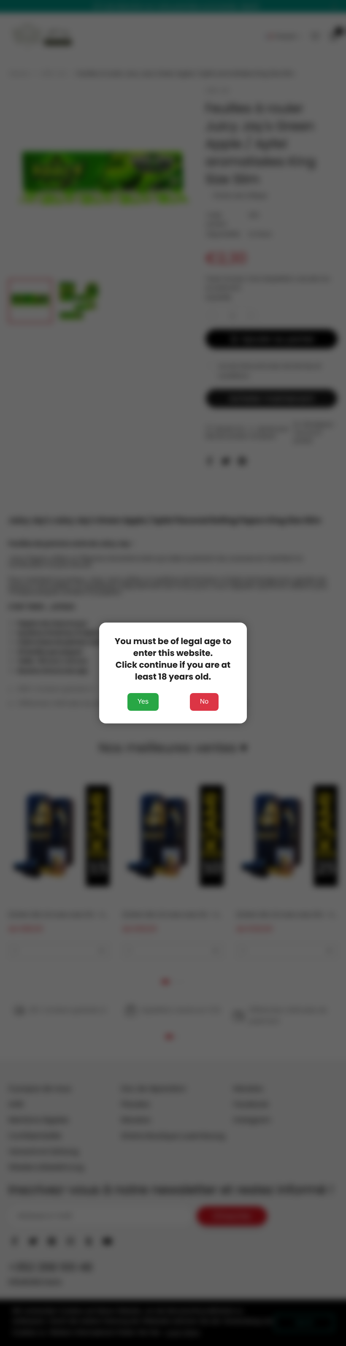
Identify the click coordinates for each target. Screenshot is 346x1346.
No (204, 701)
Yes (143, 701)
